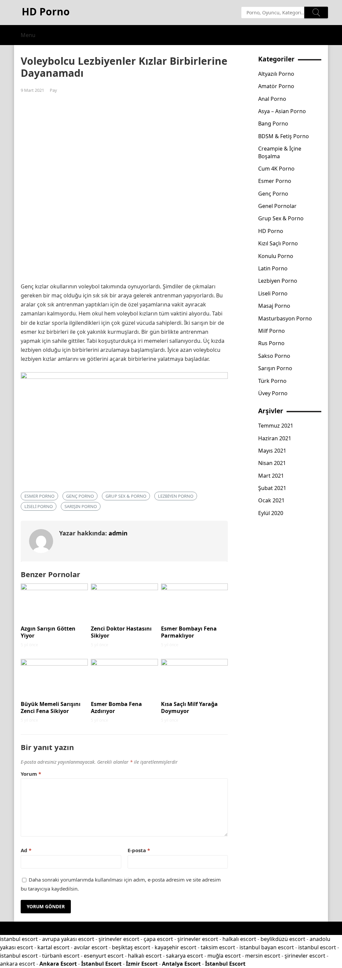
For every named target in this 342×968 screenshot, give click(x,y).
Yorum (31, 773)
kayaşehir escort (175, 947)
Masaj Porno (274, 305)
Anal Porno (272, 98)
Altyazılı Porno (276, 73)
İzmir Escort (142, 963)
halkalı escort (239, 939)
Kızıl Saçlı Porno (278, 243)
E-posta (139, 850)
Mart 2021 (271, 475)
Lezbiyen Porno (175, 496)
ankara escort (17, 963)
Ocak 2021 (271, 500)
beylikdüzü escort (283, 939)
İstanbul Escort (101, 963)
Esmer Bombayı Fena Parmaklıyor (189, 632)
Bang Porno (273, 123)
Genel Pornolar (277, 206)
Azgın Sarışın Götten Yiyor (48, 632)
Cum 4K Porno (276, 168)
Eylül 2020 (270, 513)
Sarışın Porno (80, 506)
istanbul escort (19, 939)
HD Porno (270, 231)
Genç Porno (80, 496)
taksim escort (218, 947)
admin (118, 533)
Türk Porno (272, 381)
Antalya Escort (181, 963)
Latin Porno (273, 268)
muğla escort (224, 955)
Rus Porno (271, 343)
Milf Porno (271, 330)
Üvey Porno (273, 393)
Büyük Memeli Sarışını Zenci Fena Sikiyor (50, 707)
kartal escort (53, 947)
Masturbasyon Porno (285, 318)
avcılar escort (91, 947)
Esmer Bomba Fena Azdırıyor (116, 707)
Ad (26, 850)
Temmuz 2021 (275, 425)
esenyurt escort (104, 955)
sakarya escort (184, 955)
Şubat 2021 (272, 488)
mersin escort (262, 955)
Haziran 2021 (274, 438)
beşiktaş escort (131, 947)
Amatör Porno (276, 86)
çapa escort (158, 939)
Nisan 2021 (272, 463)
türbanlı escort (60, 955)
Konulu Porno (275, 256)
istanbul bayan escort (266, 947)
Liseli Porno (38, 506)
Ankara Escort (58, 963)
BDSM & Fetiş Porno (283, 136)
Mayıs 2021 (272, 450)
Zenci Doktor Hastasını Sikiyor (121, 632)
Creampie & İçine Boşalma (279, 152)
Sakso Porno (274, 355)
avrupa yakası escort (68, 939)
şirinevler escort (119, 939)
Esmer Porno (39, 496)
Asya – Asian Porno (282, 111)
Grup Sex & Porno (126, 496)
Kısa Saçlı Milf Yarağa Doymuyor (189, 707)
